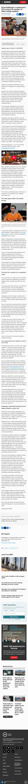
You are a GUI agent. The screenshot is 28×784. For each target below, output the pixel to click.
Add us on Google (20, 44)
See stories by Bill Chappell (8, 542)
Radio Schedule (6, 766)
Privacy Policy (17, 619)
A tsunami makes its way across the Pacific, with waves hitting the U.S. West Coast (19, 709)
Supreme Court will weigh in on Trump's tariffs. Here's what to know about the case (20, 682)
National (6, 548)
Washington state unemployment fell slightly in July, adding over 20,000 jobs (13, 589)
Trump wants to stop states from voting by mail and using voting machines (8, 708)
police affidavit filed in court (16, 367)
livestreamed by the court (8, 148)
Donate (23, 2)
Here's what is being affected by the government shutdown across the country (7, 683)
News (12, 610)
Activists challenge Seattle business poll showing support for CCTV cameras (12, 596)
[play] (2, 782)
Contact (4, 757)
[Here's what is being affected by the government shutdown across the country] (8, 673)
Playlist (4, 769)
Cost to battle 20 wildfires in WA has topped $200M (12, 577)
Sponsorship (17, 757)
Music (6, 610)
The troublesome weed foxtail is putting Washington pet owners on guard (11, 583)
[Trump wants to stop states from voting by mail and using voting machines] (8, 698)
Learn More (14, 657)
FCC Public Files (18, 774)
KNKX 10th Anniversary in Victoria (14, 647)
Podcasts (5, 772)
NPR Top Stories (14, 548)
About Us (5, 754)
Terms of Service (18, 768)
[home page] (7, 2)
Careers (16, 754)
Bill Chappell (7, 13)
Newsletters (5, 775)
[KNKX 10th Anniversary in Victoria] (14, 633)
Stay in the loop (14, 617)
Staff (4, 760)
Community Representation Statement (18, 764)
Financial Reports (18, 760)
